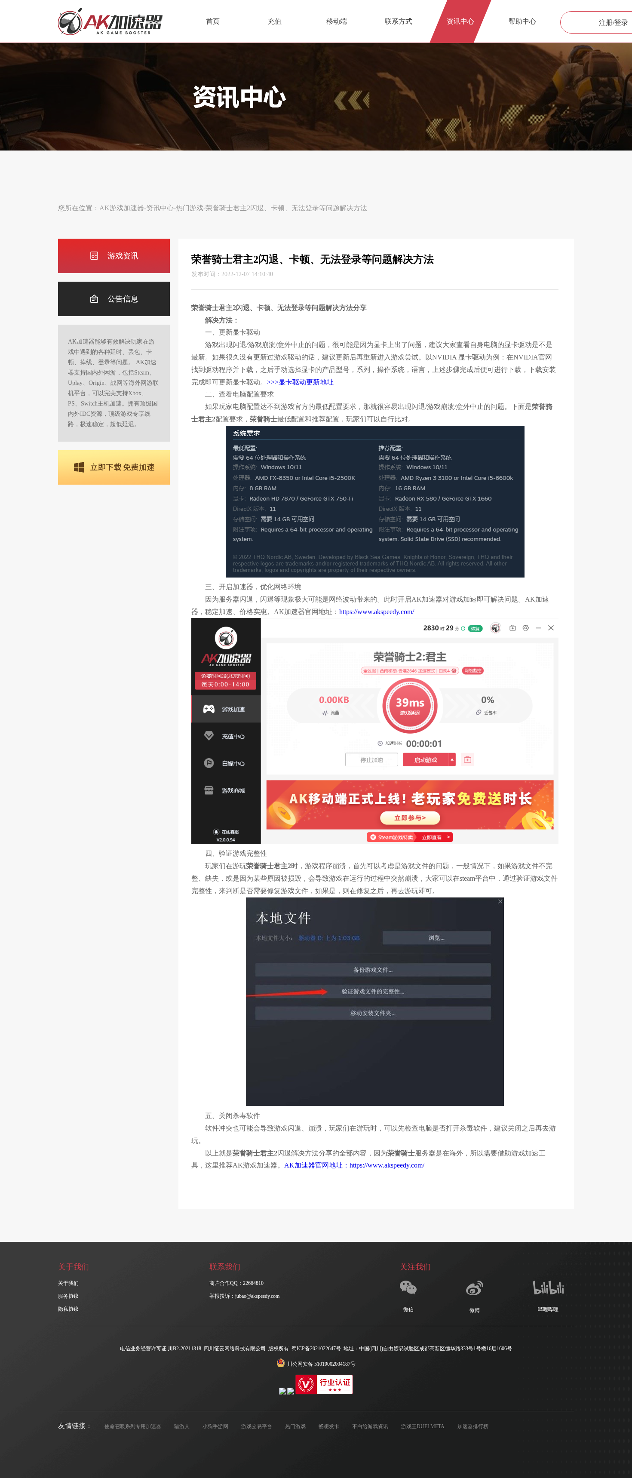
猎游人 (182, 1426)
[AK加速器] (110, 21)
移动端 (336, 21)
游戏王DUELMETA (423, 1426)
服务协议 (68, 1296)
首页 (213, 21)
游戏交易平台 (256, 1426)
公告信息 (122, 299)
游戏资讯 (122, 256)
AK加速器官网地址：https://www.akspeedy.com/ (354, 1165)
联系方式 (398, 21)
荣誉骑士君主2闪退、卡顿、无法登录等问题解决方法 (286, 208)
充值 (275, 21)
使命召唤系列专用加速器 (132, 1426)
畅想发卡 (329, 1426)
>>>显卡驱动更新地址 (300, 382)
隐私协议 (68, 1309)
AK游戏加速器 (121, 208)
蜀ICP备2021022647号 (316, 1349)
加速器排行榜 (472, 1426)
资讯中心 (460, 21)
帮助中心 (522, 21)
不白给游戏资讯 (370, 1426)
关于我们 (68, 1283)
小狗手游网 (215, 1426)
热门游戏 (189, 208)
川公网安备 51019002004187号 (321, 1364)
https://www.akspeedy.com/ (376, 611)
